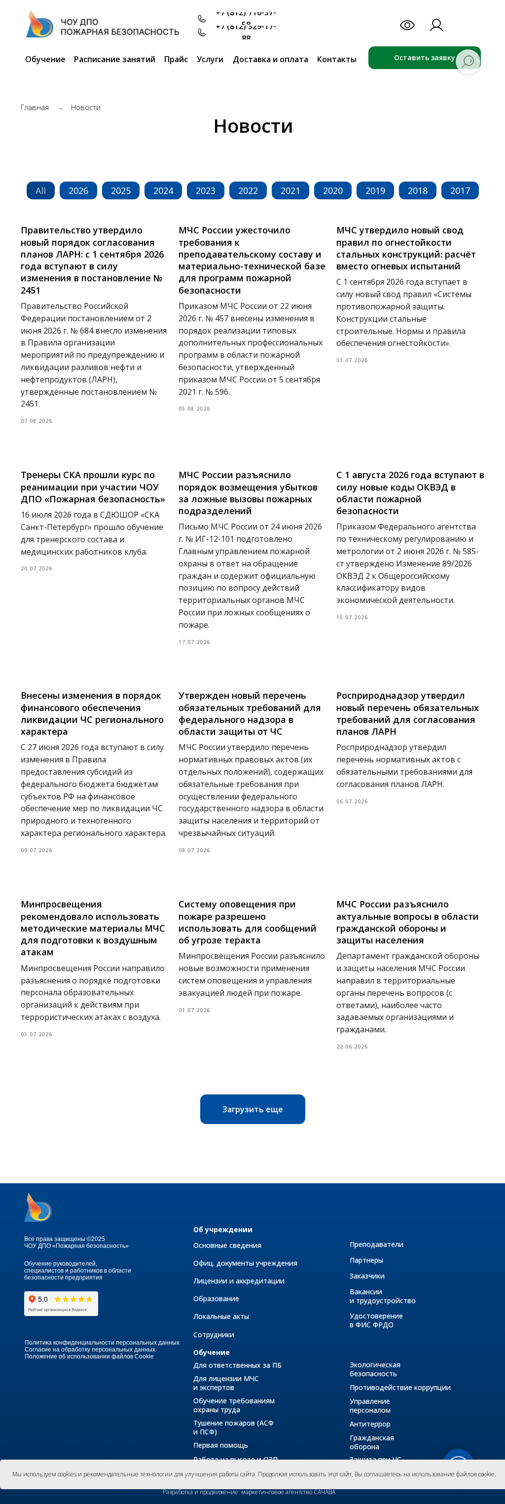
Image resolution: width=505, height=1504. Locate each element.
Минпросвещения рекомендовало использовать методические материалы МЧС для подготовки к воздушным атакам (93, 928)
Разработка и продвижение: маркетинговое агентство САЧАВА (249, 1492)
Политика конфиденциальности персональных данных (102, 1342)
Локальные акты (221, 1316)
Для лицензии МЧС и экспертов (226, 1383)
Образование (216, 1298)
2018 (418, 190)
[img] (107, 28)
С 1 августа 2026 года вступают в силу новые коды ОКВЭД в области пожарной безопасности (410, 493)
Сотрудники (213, 1334)
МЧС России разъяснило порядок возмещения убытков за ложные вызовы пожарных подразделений (248, 493)
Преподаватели (376, 1244)
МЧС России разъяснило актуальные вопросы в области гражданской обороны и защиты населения (407, 922)
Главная (35, 107)
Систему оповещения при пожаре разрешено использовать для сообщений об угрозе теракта (248, 922)
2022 (248, 190)
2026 (78, 190)
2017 (460, 190)
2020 (333, 190)
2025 (121, 190)
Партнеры (366, 1260)
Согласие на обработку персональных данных (90, 1349)
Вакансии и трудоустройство (383, 1296)
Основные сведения (227, 1245)
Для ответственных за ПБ (237, 1365)
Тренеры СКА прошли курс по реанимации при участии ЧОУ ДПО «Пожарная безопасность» (93, 487)
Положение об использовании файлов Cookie (89, 1356)
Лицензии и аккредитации (239, 1280)
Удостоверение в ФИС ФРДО (376, 1320)
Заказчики (367, 1275)
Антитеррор (370, 1424)
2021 (290, 190)
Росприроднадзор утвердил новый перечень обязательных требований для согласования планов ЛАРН (407, 713)
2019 (375, 190)
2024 (163, 190)
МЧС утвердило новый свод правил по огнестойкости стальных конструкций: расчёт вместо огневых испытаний (406, 248)
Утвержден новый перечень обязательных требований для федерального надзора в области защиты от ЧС (250, 713)
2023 (206, 190)
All (41, 190)
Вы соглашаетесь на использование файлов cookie (425, 1474)
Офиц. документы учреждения (245, 1263)
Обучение (211, 1352)
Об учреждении (222, 1229)
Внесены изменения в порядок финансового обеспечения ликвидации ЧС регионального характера (92, 713)
